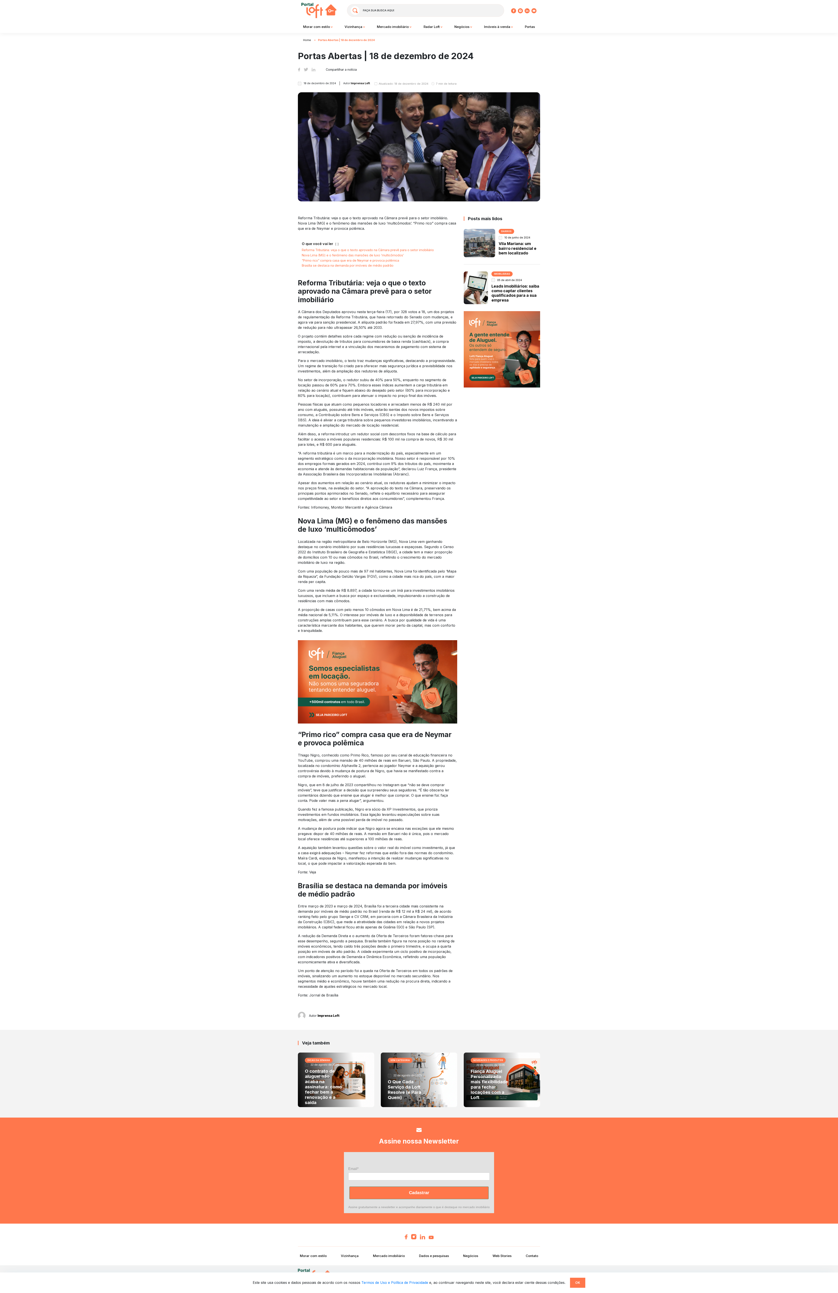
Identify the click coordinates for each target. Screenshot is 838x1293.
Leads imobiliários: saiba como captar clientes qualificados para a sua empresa (515, 293)
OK (577, 1282)
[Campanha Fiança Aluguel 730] (377, 681)
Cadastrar (419, 1192)
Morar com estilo (317, 27)
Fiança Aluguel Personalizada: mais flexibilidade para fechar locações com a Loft (489, 1084)
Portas (530, 27)
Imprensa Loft (329, 1015)
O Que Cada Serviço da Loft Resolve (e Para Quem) (404, 1089)
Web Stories (502, 1256)
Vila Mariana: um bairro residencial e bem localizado (517, 248)
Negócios (462, 27)
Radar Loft (432, 27)
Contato (532, 1256)
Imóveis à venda (497, 27)
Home (307, 40)
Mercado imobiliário (393, 27)
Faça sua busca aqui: (379, 10)
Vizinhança (354, 27)
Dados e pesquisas (434, 1256)
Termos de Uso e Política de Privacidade (394, 1282)
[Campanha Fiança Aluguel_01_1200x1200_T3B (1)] (502, 349)
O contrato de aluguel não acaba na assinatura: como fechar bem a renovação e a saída (323, 1086)
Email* (353, 1169)
